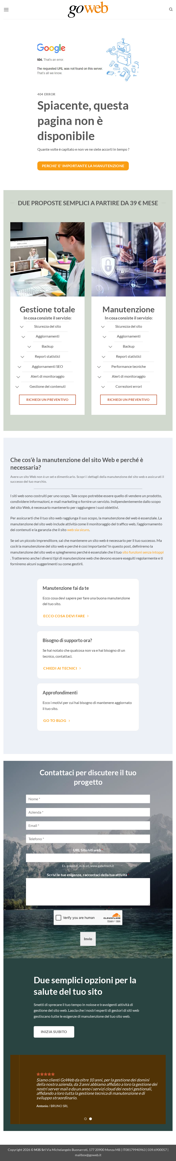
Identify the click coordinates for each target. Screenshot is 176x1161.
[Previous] (19, 1089)
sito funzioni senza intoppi (143, 552)
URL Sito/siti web (88, 850)
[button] (6, 9)
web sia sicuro (78, 529)
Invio (88, 939)
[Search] (171, 9)
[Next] (157, 1089)
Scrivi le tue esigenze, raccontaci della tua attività (88, 875)
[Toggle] (22, 327)
